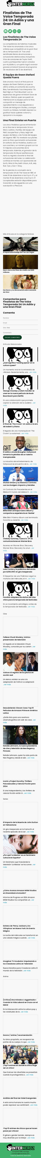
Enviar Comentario (12, 337)
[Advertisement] (20, 210)
